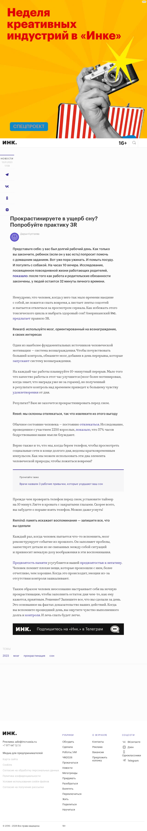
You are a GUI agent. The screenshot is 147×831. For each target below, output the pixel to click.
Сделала (67, 747)
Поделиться (69, 804)
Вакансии (98, 752)
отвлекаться (89, 424)
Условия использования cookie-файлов (26, 781)
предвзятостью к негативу (101, 563)
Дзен (130, 747)
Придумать (69, 778)
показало (20, 276)
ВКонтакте (133, 742)
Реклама (97, 747)
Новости (67, 768)
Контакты (98, 742)
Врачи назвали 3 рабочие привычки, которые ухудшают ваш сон (61, 484)
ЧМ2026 (67, 757)
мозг (16, 656)
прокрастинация (34, 656)
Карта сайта (10, 759)
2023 (6, 656)
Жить (65, 799)
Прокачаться (70, 763)
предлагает (21, 318)
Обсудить (68, 742)
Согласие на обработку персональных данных (31, 770)
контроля (32, 615)
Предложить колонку (99, 759)
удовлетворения (25, 392)
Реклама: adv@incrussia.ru (20, 742)
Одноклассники (131, 755)
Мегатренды (69, 773)
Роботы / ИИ (69, 752)
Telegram (133, 761)
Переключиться (71, 794)
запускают (21, 361)
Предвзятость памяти (30, 563)
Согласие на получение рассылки (23, 787)
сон (51, 656)
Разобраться (70, 783)
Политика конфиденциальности (22, 776)
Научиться (68, 810)
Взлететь (67, 789)
